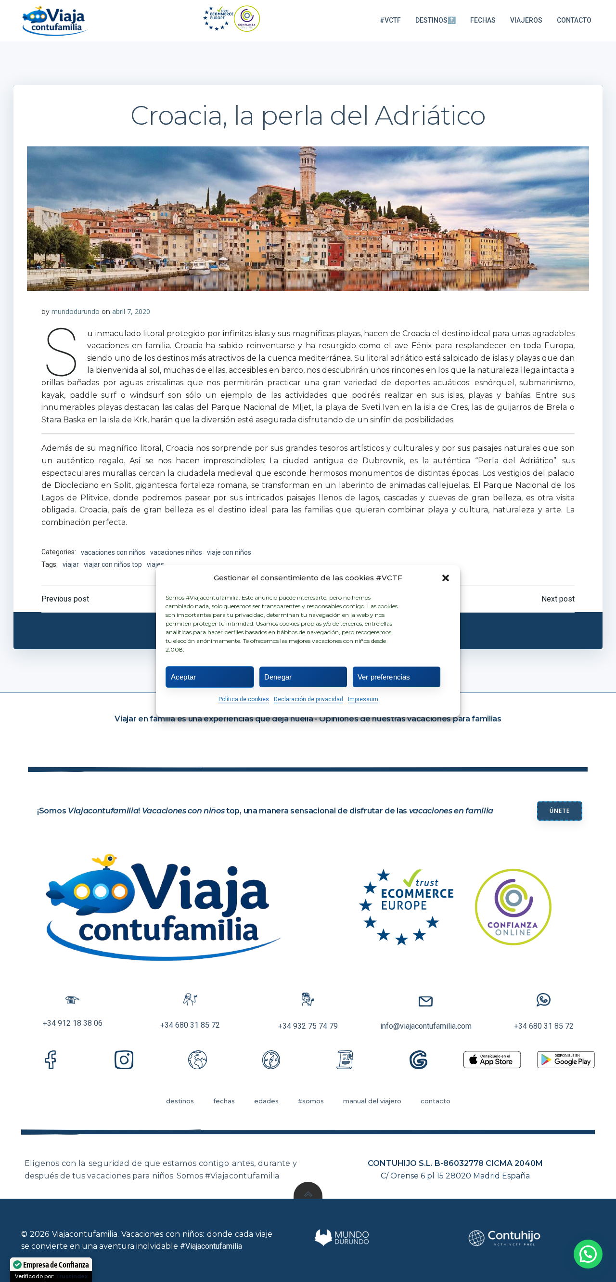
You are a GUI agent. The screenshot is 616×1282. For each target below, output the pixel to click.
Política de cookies (243, 699)
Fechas (483, 20)
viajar (71, 564)
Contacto (574, 20)
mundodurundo (75, 311)
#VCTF (390, 20)
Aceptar (183, 677)
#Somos (311, 1101)
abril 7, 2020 (131, 311)
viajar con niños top (113, 564)
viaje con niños (229, 552)
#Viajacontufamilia (211, 1246)
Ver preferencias (384, 677)
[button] (445, 578)
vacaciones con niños (113, 552)
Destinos (180, 1101)
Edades (266, 1101)
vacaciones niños (176, 552)
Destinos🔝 (435, 20)
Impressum (363, 699)
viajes (155, 564)
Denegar (278, 677)
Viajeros (526, 20)
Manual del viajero (372, 1101)
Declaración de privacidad (308, 699)
